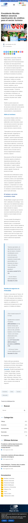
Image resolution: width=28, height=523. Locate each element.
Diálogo (3, 421)
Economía (5, 391)
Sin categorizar (5, 435)
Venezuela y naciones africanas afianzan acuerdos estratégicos (12, 456)
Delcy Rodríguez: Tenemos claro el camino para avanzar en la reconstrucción (13, 465)
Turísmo (18, 391)
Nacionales (4, 432)
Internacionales (5, 428)
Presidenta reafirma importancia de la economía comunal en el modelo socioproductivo (11, 445)
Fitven (11, 391)
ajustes (21, 518)
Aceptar (4, 520)
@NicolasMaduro (12, 323)
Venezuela (5, 395)
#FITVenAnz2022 (14, 340)
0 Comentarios (8, 46)
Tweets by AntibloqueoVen (8, 401)
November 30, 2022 (13, 280)
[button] (14, 4)
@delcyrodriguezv (12, 342)
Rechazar (11, 520)
